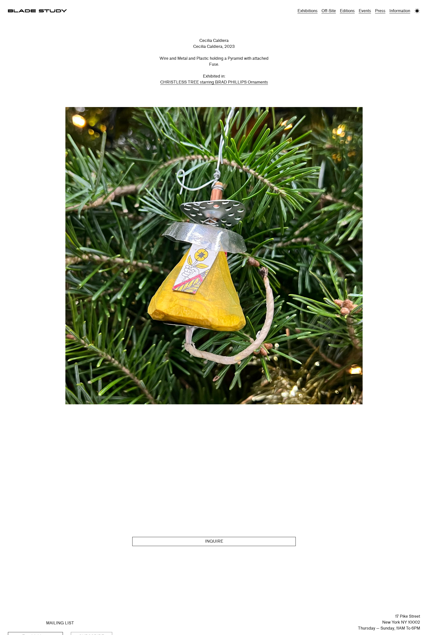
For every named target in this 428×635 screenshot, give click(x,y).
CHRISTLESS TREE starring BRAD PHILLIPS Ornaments (214, 82)
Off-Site (328, 10)
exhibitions (307, 10)
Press (380, 10)
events (365, 10)
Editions (347, 10)
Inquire (214, 541)
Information (399, 10)
